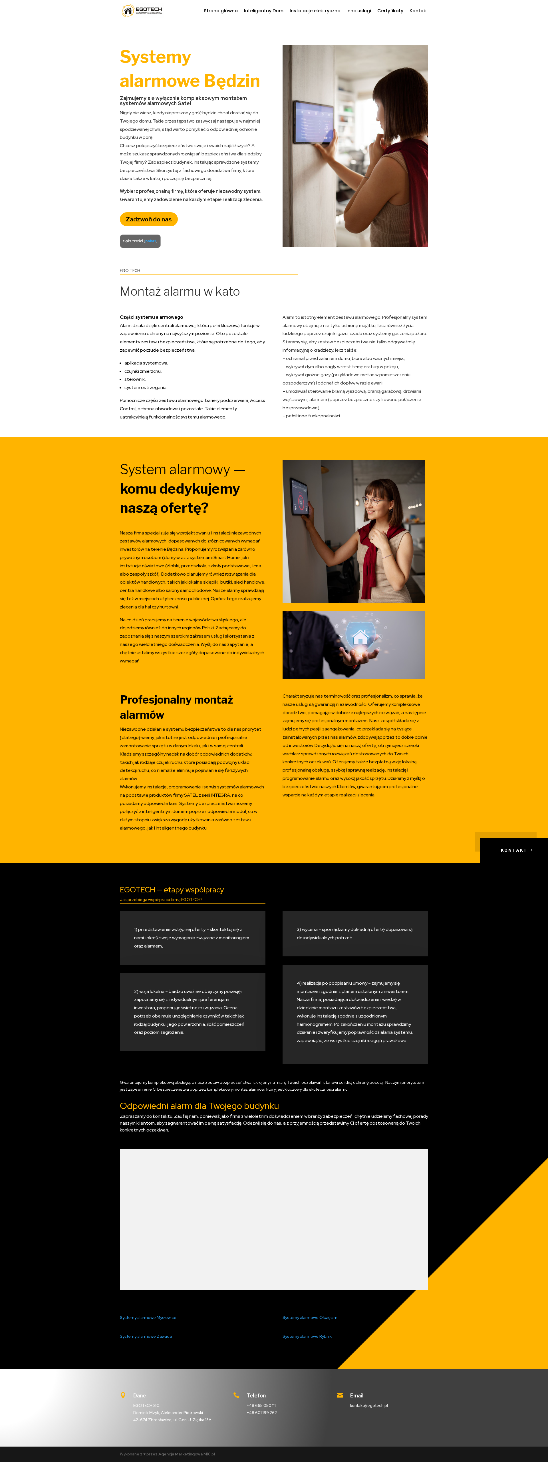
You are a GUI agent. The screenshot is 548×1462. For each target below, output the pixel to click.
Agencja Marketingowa (180, 1454)
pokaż (150, 241)
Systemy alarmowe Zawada (146, 1336)
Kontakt (419, 10)
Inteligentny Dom (263, 10)
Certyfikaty (390, 10)
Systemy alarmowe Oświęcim (310, 1317)
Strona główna (221, 10)
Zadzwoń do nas (149, 219)
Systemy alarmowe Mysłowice (148, 1317)
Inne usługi (358, 10)
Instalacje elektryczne (315, 10)
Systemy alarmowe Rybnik (307, 1336)
